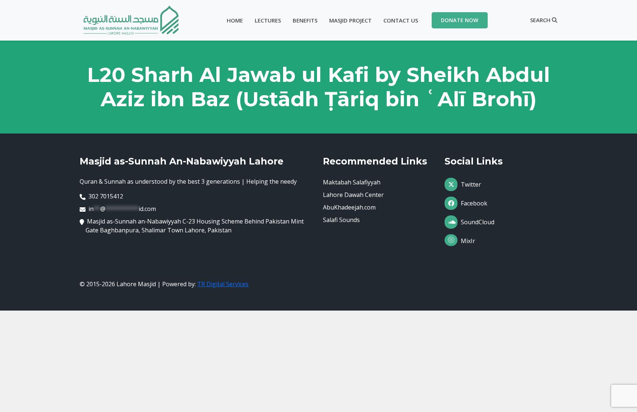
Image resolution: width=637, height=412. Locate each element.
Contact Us (400, 20)
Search (541, 20)
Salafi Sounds (341, 220)
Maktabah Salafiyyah (351, 182)
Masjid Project (350, 20)
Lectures (268, 20)
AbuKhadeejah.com (349, 207)
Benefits (305, 20)
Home (235, 20)
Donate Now (459, 20)
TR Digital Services (222, 284)
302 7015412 (105, 196)
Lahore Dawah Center (353, 195)
